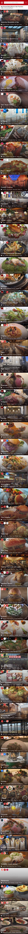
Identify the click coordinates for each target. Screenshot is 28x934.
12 (26, 173)
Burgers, (8, 24)
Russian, (14, 932)
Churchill (4, 814)
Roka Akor (5, 435)
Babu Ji (3, 897)
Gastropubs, (12, 717)
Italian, (22, 57)
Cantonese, (5, 206)
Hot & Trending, (10, 41)
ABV (2, 600)
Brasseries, (9, 288)
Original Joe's (6, 336)
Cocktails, (12, 24)
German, (14, 486)
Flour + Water (6, 171)
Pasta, (13, 470)
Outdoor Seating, (23, 255)
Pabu (3, 352)
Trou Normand (6, 682)
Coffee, (11, 651)
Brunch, (4, 24)
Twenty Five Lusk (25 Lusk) (11, 567)
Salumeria (4, 451)
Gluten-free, (15, 305)
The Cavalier (5, 517)
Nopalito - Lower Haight (9, 303)
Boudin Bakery (6, 666)
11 (26, 206)
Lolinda (3, 798)
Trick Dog (4, 550)
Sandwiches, (17, 668)
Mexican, (20, 123)
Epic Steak (5, 138)
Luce (2, 270)
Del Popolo (5, 765)
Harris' (3, 220)
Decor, (4, 156)
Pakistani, (18, 899)
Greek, (16, 849)
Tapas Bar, (16, 800)
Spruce (3, 501)
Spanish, (11, 387)
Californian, (5, 420)
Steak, (15, 41)
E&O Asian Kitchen (8, 104)
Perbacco (4, 748)
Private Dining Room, (22, 734)
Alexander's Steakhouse (9, 38)
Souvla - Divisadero (8, 847)
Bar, (9, 107)
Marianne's (5, 880)
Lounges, (14, 816)
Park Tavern (5, 369)
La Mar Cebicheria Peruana (11, 253)
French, (15, 239)
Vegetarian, (23, 899)
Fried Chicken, (15, 536)
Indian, (14, 899)
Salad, (13, 668)
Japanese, (19, 354)
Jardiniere (4, 237)
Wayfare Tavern (6, 583)
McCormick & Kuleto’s (9, 732)
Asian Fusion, (5, 107)
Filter (26, 2)
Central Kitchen (6, 88)
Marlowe (4, 286)
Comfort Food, (14, 585)
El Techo (4, 121)
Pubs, (17, 486)
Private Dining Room (16, 222)
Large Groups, (20, 41)
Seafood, (14, 156)
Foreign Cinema (6, 187)
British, (10, 519)
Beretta (3, 55)
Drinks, (20, 24)
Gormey (2, 2)
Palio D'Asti (5, 831)
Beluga (3, 930)
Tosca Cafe (5, 649)
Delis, (12, 453)
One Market (5, 319)
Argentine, (5, 800)
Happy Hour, (19, 156)
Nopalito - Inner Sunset (9, 864)
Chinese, (9, 206)
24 (26, 189)
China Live (5, 913)
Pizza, (19, 173)
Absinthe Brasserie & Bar (10, 22)
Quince (3, 418)
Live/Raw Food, (17, 107)
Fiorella (3, 781)
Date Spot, (16, 24)
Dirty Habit (5, 699)
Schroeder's (5, 484)
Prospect (4, 402)
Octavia (3, 616)
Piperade (4, 385)
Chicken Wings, (12, 701)
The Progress (6, 633)
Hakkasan (4, 204)
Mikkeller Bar (5, 715)
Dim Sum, (14, 206)
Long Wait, (23, 173)
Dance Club (18, 932)
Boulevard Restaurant (9, 71)
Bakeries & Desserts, (7, 668)
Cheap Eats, (8, 849)
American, (5, 41)
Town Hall (4, 534)
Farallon (4, 154)
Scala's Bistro (6, 468)
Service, (20, 420)
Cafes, (4, 651)
